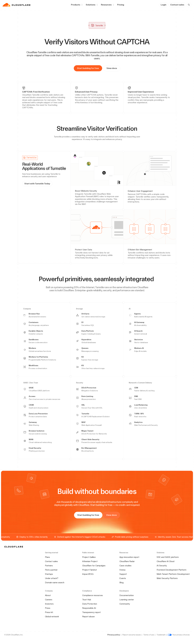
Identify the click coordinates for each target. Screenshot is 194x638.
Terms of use (148, 635)
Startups (49, 574)
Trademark (161, 635)
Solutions (90, 4)
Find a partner (51, 570)
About (48, 595)
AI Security (162, 565)
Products (75, 4)
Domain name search (54, 582)
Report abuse (88, 616)
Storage (79, 309)
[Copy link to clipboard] (139, 128)
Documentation (126, 595)
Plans (47, 557)
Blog (121, 582)
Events (122, 578)
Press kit (49, 612)
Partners (49, 565)
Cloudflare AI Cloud (165, 561)
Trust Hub (86, 599)
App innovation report (129, 557)
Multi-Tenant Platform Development (173, 574)
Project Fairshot (89, 570)
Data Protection (89, 604)
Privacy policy (113, 635)
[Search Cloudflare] (188, 4)
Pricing (120, 4)
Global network (52, 616)
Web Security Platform (167, 578)
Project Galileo (89, 557)
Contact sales (177, 4)
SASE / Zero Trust (30, 383)
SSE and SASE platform (168, 557)
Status (122, 570)
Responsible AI (89, 608)
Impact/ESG (87, 574)
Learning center (126, 599)
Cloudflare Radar (127, 561)
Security (79, 383)
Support (123, 574)
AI (130, 309)
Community (124, 604)
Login (163, 4)
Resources (106, 4)
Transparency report (91, 612)
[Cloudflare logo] (17, 5)
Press (47, 608)
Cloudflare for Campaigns (93, 565)
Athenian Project (90, 561)
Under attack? (51, 578)
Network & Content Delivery (140, 383)
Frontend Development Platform (171, 570)
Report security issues (131, 635)
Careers (48, 599)
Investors (49, 604)
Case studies (125, 565)
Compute (27, 309)
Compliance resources (92, 595)
